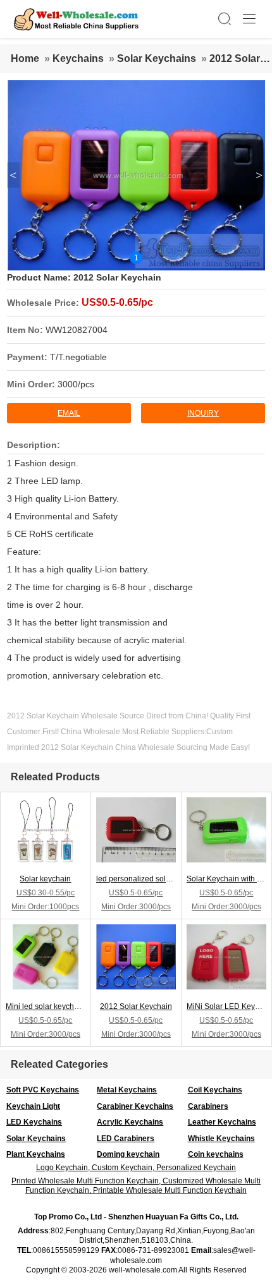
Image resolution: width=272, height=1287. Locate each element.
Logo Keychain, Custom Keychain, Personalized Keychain (136, 1167)
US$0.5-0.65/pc (117, 302)
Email (69, 413)
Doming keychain (128, 1154)
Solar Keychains (156, 58)
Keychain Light (33, 1106)
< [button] (12, 175)
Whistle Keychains (221, 1138)
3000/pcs (76, 384)
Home (25, 58)
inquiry (203, 413)
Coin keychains (216, 1154)
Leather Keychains (222, 1122)
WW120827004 (77, 330)
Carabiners (208, 1106)
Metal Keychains (127, 1089)
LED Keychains (34, 1122)
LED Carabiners (125, 1138)
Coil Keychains (215, 1089)
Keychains (78, 58)
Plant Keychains (35, 1154)
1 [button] (136, 257)
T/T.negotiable (78, 357)
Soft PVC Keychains (42, 1089)
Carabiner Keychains (135, 1106)
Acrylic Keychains (130, 1122)
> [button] (259, 175)
